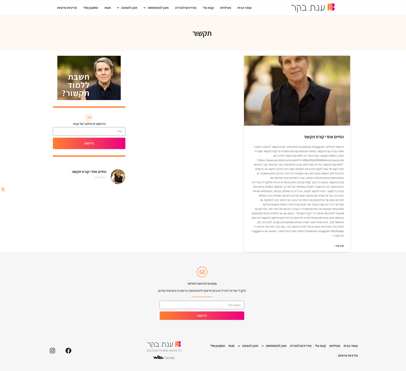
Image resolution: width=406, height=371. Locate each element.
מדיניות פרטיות (67, 7)
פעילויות (225, 7)
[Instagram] (52, 351)
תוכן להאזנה (129, 7)
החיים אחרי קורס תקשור (324, 137)
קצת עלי (208, 7)
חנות (107, 7)
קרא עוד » (339, 245)
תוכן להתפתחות (158, 7)
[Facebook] (69, 351)
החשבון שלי (90, 7)
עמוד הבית (244, 7)
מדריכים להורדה (185, 7)
